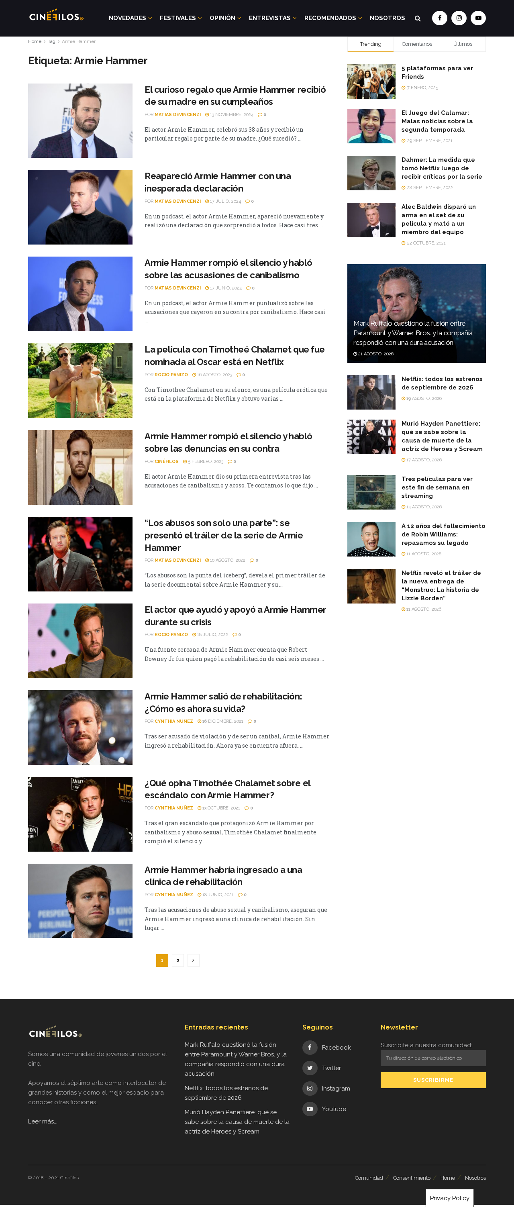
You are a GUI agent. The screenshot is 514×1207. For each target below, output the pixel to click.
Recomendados (330, 18)
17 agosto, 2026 (423, 460)
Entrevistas (270, 18)
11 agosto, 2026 (423, 554)
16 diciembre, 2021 (222, 721)
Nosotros (387, 18)
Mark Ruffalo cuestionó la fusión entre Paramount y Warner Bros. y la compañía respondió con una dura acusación (413, 333)
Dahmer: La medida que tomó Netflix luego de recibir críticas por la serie (442, 168)
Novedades (127, 18)
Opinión (222, 18)
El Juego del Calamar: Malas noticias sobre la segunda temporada (437, 121)
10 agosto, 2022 (227, 560)
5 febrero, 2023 (205, 461)
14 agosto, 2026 (423, 507)
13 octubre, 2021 (220, 808)
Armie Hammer (79, 41)
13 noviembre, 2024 (231, 114)
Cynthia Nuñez (174, 721)
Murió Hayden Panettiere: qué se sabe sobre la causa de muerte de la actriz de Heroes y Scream (237, 1122)
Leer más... (42, 1121)
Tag (51, 41)
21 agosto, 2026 (375, 354)
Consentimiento (411, 1178)
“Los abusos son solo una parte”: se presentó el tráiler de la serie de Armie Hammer (224, 535)
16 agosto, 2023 (214, 374)
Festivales (178, 18)
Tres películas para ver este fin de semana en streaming (437, 487)
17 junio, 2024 (225, 288)
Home (34, 41)
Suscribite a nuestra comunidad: (426, 1045)
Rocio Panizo (171, 374)
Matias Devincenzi (178, 114)
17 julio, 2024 (225, 201)
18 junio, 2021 (217, 894)
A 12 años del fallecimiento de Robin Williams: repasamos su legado (443, 534)
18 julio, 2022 (212, 634)
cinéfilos (167, 461)
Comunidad (369, 1178)
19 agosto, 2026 (423, 398)
